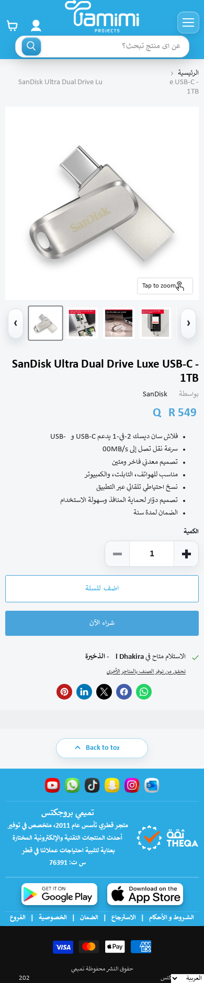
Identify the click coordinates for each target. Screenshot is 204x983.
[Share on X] (104, 692)
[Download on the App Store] (145, 894)
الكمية (191, 532)
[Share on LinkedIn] (84, 692)
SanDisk (155, 394)
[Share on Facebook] (124, 692)
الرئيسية (188, 73)
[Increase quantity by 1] (186, 553)
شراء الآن (102, 623)
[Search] (31, 46)
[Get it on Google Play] (59, 894)
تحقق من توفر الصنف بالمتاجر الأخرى (146, 672)
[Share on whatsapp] (144, 692)
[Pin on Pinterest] (64, 692)
